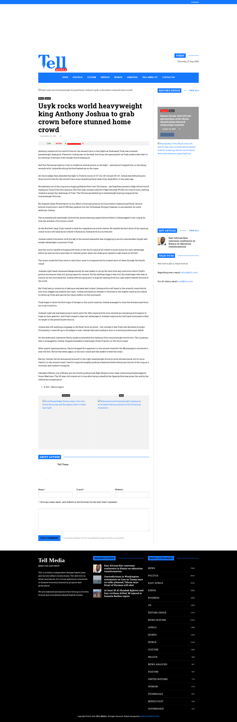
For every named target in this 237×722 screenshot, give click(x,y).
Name (41, 489)
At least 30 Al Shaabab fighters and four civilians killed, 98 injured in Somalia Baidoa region (123, 593)
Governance (156, 708)
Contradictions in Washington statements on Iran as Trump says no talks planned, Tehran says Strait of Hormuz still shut (123, 581)
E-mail (80, 489)
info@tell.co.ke (185, 281)
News (41, 98)
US (149, 605)
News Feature (157, 619)
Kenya (152, 590)
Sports (47, 98)
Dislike (59, 143)
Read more (167, 135)
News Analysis (157, 664)
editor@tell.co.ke (189, 272)
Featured (164, 111)
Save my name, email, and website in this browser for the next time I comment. (79, 502)
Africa (152, 627)
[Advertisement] (118, 29)
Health (152, 656)
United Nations (158, 679)
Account (195, 2)
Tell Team (62, 464)
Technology (155, 693)
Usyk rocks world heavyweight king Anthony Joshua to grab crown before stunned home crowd (90, 117)
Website (119, 489)
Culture (153, 649)
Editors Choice (157, 612)
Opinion (153, 686)
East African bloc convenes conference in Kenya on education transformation (182, 242)
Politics (153, 575)
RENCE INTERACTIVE (149, 716)
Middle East (155, 701)
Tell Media (51, 560)
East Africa (155, 582)
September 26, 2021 (48, 136)
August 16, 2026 (169, 129)
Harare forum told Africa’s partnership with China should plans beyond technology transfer (175, 120)
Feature (153, 671)
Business (153, 597)
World (152, 642)
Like (49, 143)
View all (194, 90)
